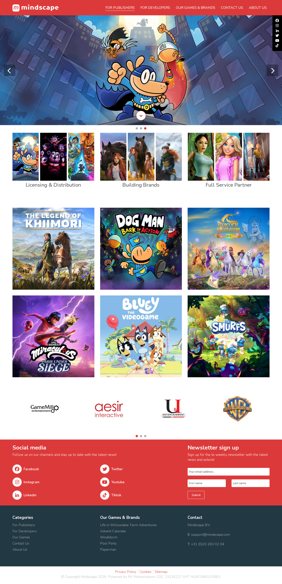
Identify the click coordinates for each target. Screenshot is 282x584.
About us (258, 7)
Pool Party (108, 543)
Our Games (21, 537)
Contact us (232, 7)
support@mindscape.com (210, 534)
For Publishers (120, 7)
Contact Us (21, 543)
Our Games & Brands (195, 7)
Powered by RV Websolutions (131, 576)
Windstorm (109, 537)
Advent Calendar (113, 531)
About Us (20, 549)
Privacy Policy (125, 571)
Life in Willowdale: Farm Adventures (129, 525)
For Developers (155, 7)
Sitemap (161, 571)
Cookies (145, 571)
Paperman (108, 549)
